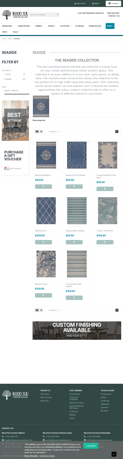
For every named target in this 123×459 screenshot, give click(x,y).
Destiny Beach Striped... (76, 231)
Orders (103, 397)
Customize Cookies (47, 456)
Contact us (73, 411)
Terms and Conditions (73, 398)
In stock (14, 74)
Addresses (105, 404)
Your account (108, 390)
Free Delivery (113, 13)
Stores (72, 418)
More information (32, 456)
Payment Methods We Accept (76, 407)
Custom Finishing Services (91, 13)
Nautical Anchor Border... (76, 175)
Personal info (106, 394)
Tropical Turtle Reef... (105, 231)
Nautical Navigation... (43, 175)
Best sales (45, 401)
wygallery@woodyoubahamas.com (18, 440)
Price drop (45, 394)
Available (14, 79)
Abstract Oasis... (42, 284)
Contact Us (114, 16)
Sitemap (72, 415)
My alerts (104, 411)
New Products (46, 397)
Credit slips (105, 401)
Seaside (9, 52)
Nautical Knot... (41, 231)
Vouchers (104, 407)
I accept (91, 446)
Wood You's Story (76, 403)
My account (79, 4)
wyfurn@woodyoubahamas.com (58, 440)
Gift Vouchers (15, 168)
